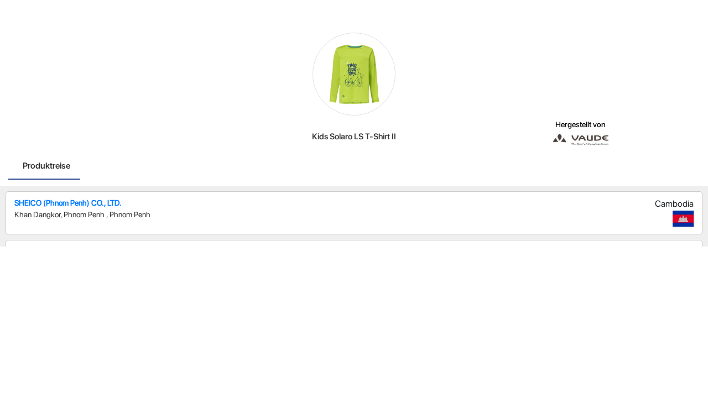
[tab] (46, 167)
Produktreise (46, 165)
